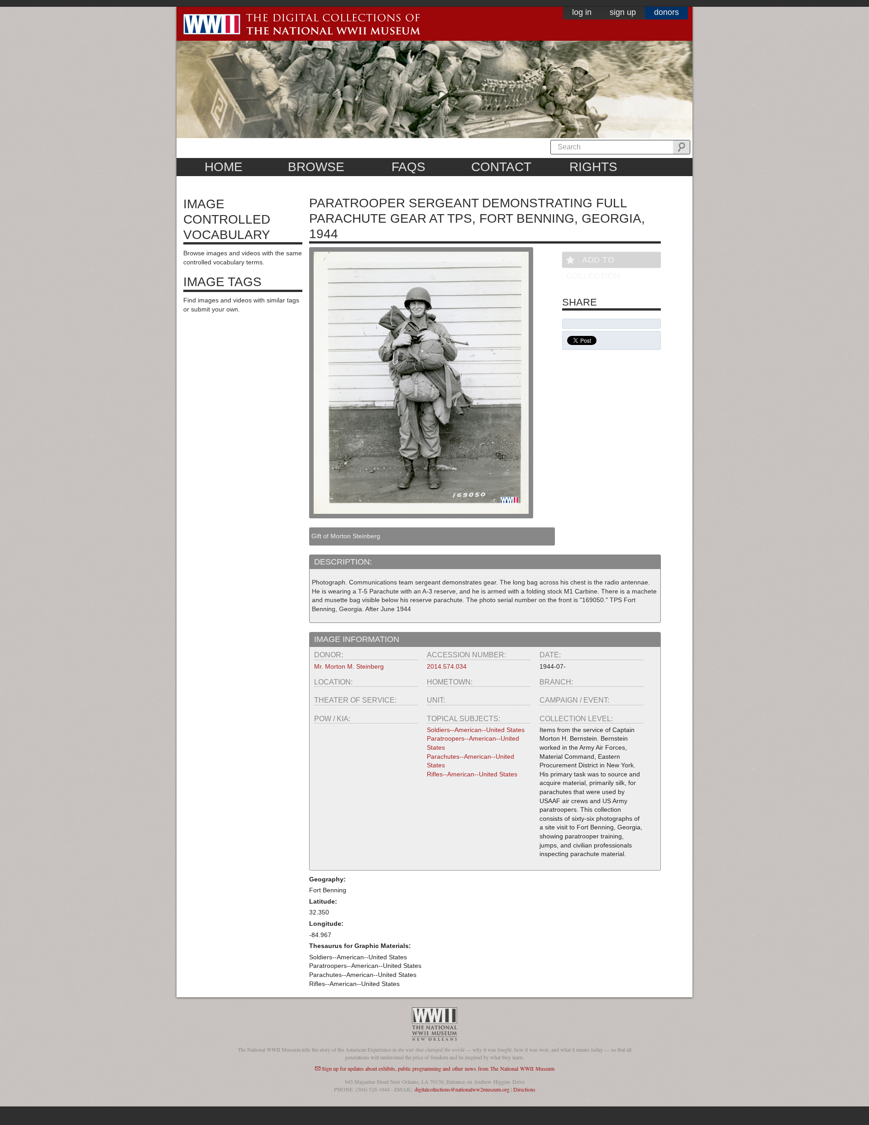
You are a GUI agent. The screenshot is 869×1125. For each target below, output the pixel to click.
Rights (593, 167)
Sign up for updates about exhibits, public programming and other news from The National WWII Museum (438, 1068)
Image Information (356, 639)
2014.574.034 (447, 666)
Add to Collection (593, 261)
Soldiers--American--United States (476, 729)
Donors (666, 12)
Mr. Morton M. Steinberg (349, 666)
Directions (524, 1089)
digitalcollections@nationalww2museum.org (462, 1089)
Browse (316, 167)
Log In (582, 12)
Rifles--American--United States (472, 774)
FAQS (408, 167)
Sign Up (623, 12)
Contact (501, 167)
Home (224, 167)
